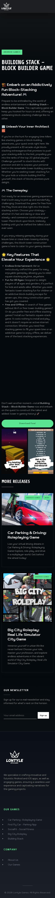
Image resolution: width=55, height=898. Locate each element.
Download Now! (27, 423)
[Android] (6, 798)
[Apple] (12, 798)
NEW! (47, 498)
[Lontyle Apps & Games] (6, 6)
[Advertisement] (27, 369)
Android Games (12, 52)
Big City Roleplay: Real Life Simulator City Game (24, 634)
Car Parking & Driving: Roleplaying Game (27, 535)
